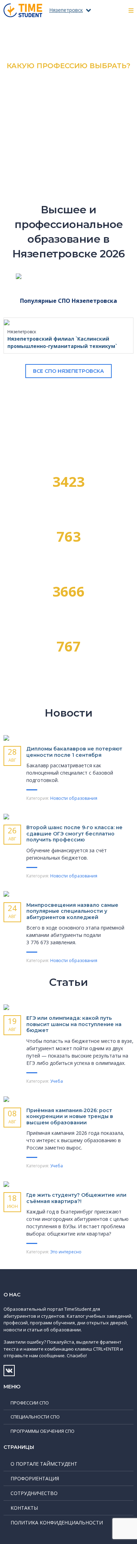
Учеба (56, 1081)
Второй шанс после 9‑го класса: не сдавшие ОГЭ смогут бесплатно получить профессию (74, 833)
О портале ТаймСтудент (44, 1463)
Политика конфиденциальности (57, 1522)
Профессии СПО (30, 1403)
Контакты (24, 1507)
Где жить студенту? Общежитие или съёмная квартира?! (76, 1198)
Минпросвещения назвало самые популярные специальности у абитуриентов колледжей (72, 911)
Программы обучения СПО (42, 1431)
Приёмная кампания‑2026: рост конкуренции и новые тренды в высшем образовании (69, 1116)
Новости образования (73, 798)
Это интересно (65, 1252)
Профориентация (35, 1478)
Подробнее (68, 122)
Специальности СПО (35, 1417)
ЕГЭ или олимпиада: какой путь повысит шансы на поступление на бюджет (74, 1024)
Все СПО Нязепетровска (68, 371)
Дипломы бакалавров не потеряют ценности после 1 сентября (74, 752)
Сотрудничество (34, 1493)
